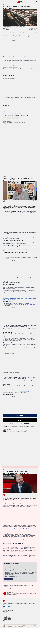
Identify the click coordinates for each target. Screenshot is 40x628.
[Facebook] (4, 606)
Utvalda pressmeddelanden (8, 610)
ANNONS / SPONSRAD (10, 592)
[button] (20, 415)
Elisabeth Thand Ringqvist (24, 426)
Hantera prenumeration (7, 609)
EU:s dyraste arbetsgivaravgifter (13, 298)
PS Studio (10, 176)
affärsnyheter (25, 56)
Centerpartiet (6, 426)
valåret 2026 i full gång (24, 391)
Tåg (13, 117)
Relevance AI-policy (6, 617)
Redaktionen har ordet (7, 619)
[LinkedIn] (9, 606)
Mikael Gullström (10, 429)
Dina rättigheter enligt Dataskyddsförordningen (11, 616)
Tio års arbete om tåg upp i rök (8, 106)
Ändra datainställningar (7, 623)
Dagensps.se (5, 4)
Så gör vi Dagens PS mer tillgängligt (9, 621)
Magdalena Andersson (18, 254)
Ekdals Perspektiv (14, 426)
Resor (9, 4)
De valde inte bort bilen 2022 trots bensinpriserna (12, 113)
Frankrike (8, 117)
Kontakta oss (5, 611)
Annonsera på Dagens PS (7, 618)
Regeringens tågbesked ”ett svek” (9, 111)
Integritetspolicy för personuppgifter (9, 613)
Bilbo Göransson (9, 121)
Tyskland (17, 117)
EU (4, 117)
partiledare (33, 426)
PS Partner (10, 469)
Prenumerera (26, 115)
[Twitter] (6, 606)
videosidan (8, 209)
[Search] (34, 1)
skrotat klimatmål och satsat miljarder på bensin (26, 304)
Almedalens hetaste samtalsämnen (15, 329)
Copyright (4, 612)
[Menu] (36, 1)
